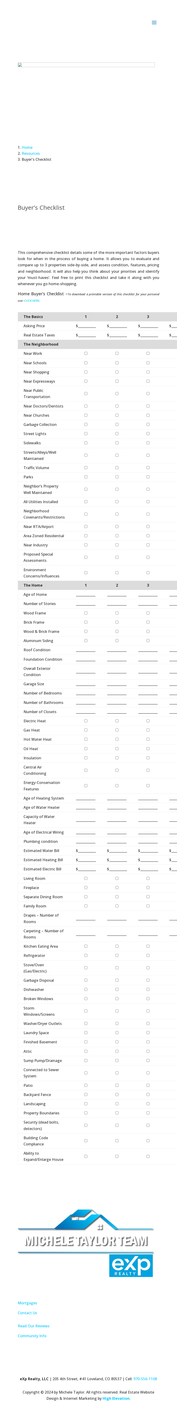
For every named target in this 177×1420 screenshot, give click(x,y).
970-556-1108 (145, 1378)
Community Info (32, 1335)
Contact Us (27, 1312)
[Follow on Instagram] (97, 1287)
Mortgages (27, 1302)
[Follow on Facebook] (79, 1287)
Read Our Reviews (34, 1325)
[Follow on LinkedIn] (88, 1287)
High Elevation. (116, 1398)
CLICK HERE (31, 300)
